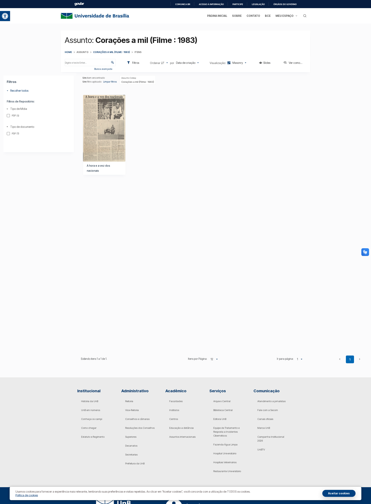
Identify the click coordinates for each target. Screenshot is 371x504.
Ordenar (155, 63)
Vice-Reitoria (132, 410)
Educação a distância (181, 427)
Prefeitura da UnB (135, 463)
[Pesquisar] (304, 15)
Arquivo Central (222, 401)
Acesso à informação (211, 4)
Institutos (174, 410)
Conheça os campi (91, 418)
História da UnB (89, 401)
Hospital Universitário (224, 453)
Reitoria (129, 401)
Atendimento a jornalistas (271, 401)
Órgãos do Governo (285, 4)
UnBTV (261, 449)
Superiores (130, 436)
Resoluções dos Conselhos (140, 427)
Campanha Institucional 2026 (270, 438)
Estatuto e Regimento (93, 436)
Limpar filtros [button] (110, 81)
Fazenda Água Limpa (225, 444)
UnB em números (90, 410)
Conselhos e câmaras (137, 418)
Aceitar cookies (339, 493)
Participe (237, 4)
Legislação (258, 4)
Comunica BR (182, 4)
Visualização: (218, 63)
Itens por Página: (197, 358)
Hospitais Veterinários (225, 462)
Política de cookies (26, 495)
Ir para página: (285, 358)
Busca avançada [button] (103, 68)
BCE (268, 15)
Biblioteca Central (223, 410)
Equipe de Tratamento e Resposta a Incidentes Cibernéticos (226, 431)
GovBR (79, 4)
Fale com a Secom (267, 410)
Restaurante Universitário (227, 471)
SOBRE (237, 15)
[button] (5, 16)
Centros (173, 418)
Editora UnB (219, 418)
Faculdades (176, 401)
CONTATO (253, 15)
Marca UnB (263, 427)
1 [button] (350, 359)
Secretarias (131, 454)
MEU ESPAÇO (285, 15)
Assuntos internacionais (182, 436)
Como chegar (88, 427)
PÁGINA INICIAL (217, 15)
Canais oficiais (265, 418)
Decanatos (131, 445)
